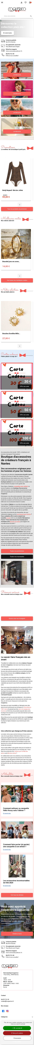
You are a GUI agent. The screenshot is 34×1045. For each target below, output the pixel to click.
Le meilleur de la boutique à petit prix (13, 148)
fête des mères (11, 753)
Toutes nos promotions (17, 551)
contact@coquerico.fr (7, 1001)
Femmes (27, 90)
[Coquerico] (17, 9)
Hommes (26, 71)
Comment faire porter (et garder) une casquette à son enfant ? (16, 845)
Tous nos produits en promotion (17, 209)
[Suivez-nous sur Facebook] (3, 1011)
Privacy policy (17, 1041)
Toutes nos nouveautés (17, 556)
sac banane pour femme (24, 514)
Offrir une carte (24, 386)
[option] (17, 28)
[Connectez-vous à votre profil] (21, 2)
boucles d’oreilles (15, 521)
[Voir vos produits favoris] (25, 2)
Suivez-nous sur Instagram (17, 618)
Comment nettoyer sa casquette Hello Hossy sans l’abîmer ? (16, 809)
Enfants (27, 109)
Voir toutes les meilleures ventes (17, 280)
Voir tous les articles (17, 895)
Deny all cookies (17, 1033)
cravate (8, 518)
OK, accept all (17, 1028)
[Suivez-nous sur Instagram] (7, 1011)
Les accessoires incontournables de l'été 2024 (16, 882)
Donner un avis (17, 934)
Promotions (25, 127)
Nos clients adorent (11, 219)
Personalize (17, 1038)
